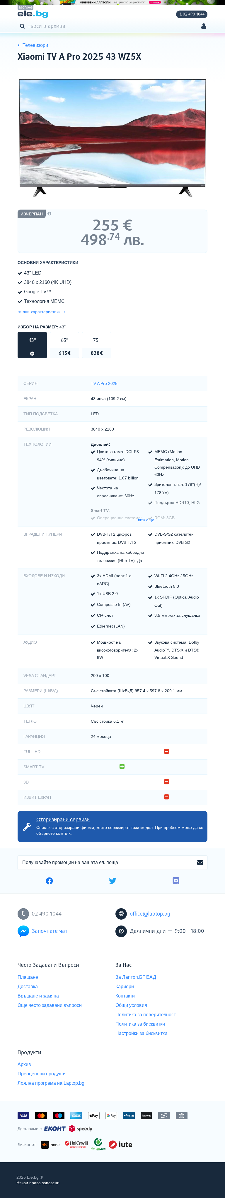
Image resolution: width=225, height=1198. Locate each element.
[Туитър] (112, 881)
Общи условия (131, 1005)
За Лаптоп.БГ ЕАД (135, 977)
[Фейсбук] (49, 881)
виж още (146, 519)
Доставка (28, 986)
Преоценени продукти (42, 1073)
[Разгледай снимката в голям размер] (112, 138)
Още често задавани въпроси (50, 1005)
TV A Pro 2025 (104, 383)
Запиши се (200, 862)
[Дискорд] (176, 881)
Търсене (23, 25)
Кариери (124, 986)
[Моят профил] (203, 26)
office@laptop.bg (150, 914)
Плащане (28, 977)
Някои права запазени (37, 1182)
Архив (24, 1064)
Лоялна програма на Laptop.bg (51, 1083)
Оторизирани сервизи (63, 819)
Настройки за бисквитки (141, 1033)
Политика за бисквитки (140, 1024)
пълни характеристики (39, 311)
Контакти (125, 995)
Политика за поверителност (145, 1014)
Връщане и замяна (38, 995)
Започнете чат (49, 931)
